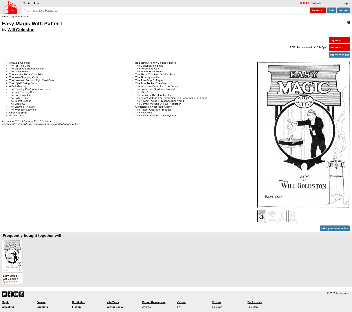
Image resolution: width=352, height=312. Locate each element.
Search (317, 10)
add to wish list (339, 54)
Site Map (252, 306)
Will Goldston (21, 29)
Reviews (217, 306)
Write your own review (335, 228)
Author (343, 10)
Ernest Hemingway (154, 302)
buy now (335, 40)
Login (346, 3)
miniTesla (113, 302)
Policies (216, 302)
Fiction (76, 306)
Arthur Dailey (115, 306)
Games (41, 302)
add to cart (336, 47)
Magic (5, 302)
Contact (181, 302)
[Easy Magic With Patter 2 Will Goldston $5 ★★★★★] (12, 256)
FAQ (179, 306)
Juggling (42, 306)
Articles (146, 306)
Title (331, 10)
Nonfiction (78, 302)
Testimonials (254, 302)
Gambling (8, 306)
